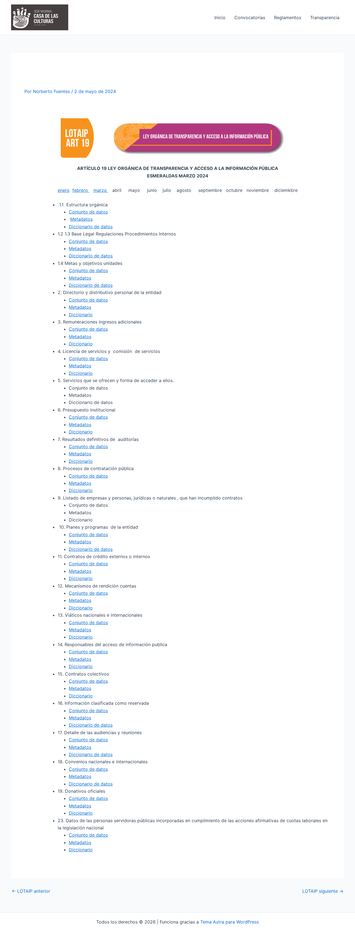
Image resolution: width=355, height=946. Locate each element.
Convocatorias (249, 17)
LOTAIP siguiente (322, 891)
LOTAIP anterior (31, 891)
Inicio (219, 17)
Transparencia (324, 17)
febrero (80, 190)
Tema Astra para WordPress (229, 922)
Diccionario (81, 314)
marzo (100, 190)
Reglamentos (287, 17)
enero (64, 190)
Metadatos (81, 219)
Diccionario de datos (91, 226)
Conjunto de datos (88, 212)
